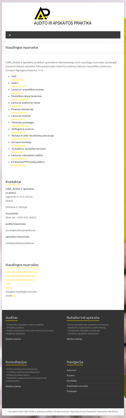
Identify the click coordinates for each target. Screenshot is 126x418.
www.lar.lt (17, 105)
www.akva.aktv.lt (20, 138)
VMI (8, 283)
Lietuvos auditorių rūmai (19, 279)
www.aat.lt (17, 151)
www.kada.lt (18, 132)
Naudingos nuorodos (77, 385)
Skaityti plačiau (13, 338)
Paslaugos (72, 391)
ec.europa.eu (18, 145)
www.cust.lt (18, 119)
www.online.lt (19, 158)
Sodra (9, 287)
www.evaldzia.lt (20, 125)
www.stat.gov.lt (20, 99)
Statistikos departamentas (20, 275)
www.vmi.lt (17, 79)
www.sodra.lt (18, 86)
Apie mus (71, 370)
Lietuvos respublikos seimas (21, 271)
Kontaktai (72, 380)
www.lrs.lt (17, 92)
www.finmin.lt (19, 112)
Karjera (70, 375)
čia (14, 295)
